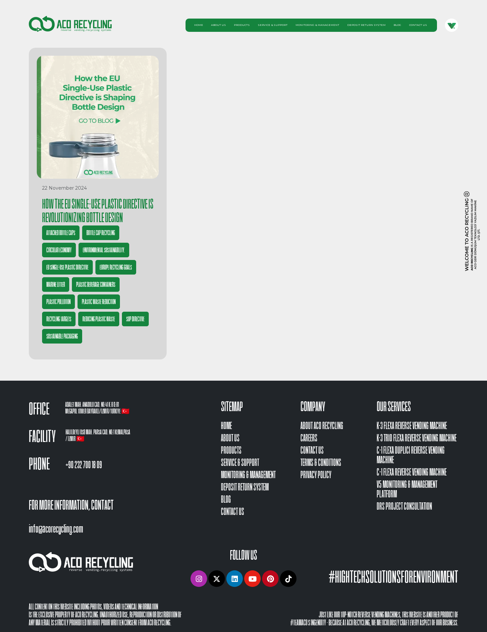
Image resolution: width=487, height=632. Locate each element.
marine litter (55, 284)
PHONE (39, 464)
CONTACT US (232, 511)
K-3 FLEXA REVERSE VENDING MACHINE (412, 425)
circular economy (59, 250)
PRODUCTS (231, 450)
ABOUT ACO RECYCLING (321, 425)
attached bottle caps (60, 232)
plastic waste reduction (99, 301)
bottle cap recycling (100, 232)
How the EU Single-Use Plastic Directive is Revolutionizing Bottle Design (97, 211)
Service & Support (273, 25)
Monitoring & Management (317, 25)
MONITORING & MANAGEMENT (248, 474)
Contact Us (418, 25)
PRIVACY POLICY (315, 474)
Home (198, 25)
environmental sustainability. (104, 250)
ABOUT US (230, 437)
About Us (218, 25)
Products (242, 25)
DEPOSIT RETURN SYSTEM (245, 486)
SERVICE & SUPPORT (240, 462)
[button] (198, 578)
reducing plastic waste (98, 319)
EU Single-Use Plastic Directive (67, 267)
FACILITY (42, 436)
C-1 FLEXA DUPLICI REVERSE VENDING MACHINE (411, 455)
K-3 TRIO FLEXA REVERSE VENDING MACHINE (417, 437)
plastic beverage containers (95, 284)
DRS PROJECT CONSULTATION (404, 506)
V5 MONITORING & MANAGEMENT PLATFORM (407, 489)
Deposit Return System (366, 25)
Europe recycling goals (116, 267)
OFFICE (39, 409)
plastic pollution (58, 301)
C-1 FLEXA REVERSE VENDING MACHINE (412, 472)
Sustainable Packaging (62, 336)
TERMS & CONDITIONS (320, 462)
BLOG (226, 499)
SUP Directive (135, 319)
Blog (397, 25)
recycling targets (58, 319)
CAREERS (308, 437)
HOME (226, 425)
